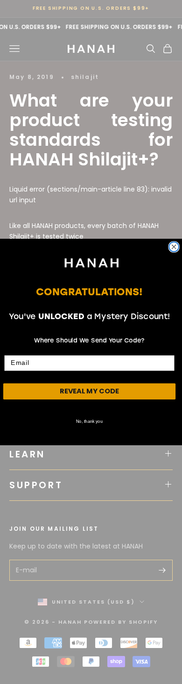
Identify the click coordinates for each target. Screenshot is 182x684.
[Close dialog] (174, 247)
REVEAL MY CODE (89, 391)
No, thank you (89, 421)
